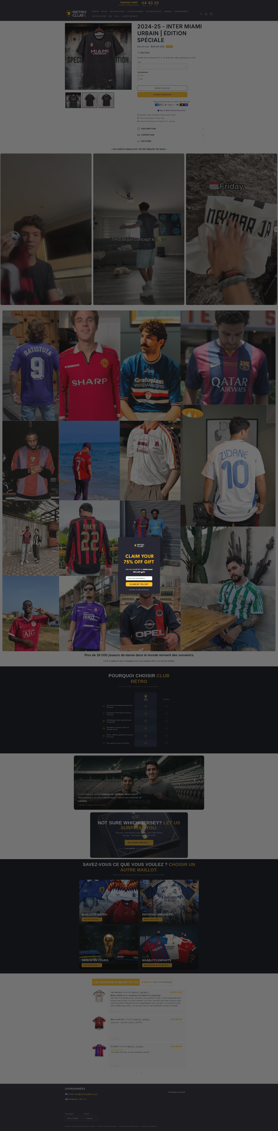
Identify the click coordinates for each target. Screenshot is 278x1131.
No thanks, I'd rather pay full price (139, 590)
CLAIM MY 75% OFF (139, 584)
